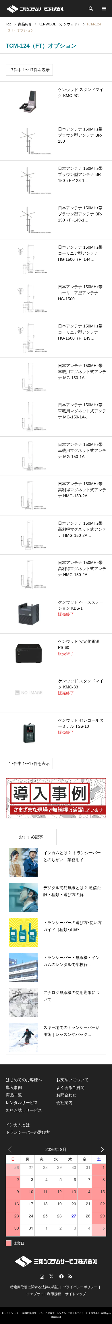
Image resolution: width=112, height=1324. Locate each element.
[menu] (103, 8)
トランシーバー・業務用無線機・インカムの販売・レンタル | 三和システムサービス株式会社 (52, 1313)
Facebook (61, 1276)
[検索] (90, 8)
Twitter (51, 1276)
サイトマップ (75, 1294)
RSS (70, 1276)
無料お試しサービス (24, 1110)
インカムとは (18, 1124)
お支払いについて (72, 1079)
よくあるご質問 (70, 1087)
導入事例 (14, 1087)
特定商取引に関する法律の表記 (34, 1287)
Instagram (42, 1276)
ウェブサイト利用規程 (43, 1294)
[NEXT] (100, 1149)
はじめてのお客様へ (24, 1079)
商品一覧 (14, 1095)
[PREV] (11, 1149)
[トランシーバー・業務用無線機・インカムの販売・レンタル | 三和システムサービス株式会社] (35, 9)
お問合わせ (66, 1095)
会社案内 (64, 1102)
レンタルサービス (22, 1102)
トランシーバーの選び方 (28, 1132)
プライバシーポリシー (80, 1287)
